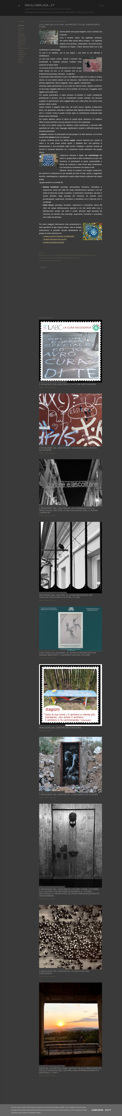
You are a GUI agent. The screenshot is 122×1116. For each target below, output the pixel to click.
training (20, 62)
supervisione (70, 12)
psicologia (21, 56)
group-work (21, 42)
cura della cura (82, 12)
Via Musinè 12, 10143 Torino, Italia (53, 260)
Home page (29, 12)
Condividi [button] (21, 21)
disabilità (21, 34)
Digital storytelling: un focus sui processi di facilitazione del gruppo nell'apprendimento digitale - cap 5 (70, 1070)
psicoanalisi (22, 54)
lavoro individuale (41, 12)
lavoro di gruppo (23, 48)
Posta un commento (50, 387)
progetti (20, 52)
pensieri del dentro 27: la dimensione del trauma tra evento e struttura (66, 596)
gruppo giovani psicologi (53, 242)
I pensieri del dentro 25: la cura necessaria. (68, 384)
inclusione (21, 44)
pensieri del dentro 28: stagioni (60, 728)
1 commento (48, 730)
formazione (21, 40)
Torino (20, 60)
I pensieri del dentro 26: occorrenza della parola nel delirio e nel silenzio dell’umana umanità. (68, 510)
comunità (21, 28)
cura (19, 32)
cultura (20, 30)
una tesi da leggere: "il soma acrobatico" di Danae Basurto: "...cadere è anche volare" (67, 654)
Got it (108, 1110)
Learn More (97, 1110)
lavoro (20, 46)
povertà (20, 50)
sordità (20, 58)
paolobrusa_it (40, 5)
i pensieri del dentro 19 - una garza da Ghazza (68, 794)
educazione (22, 36)
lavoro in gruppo (57, 12)
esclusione (21, 38)
